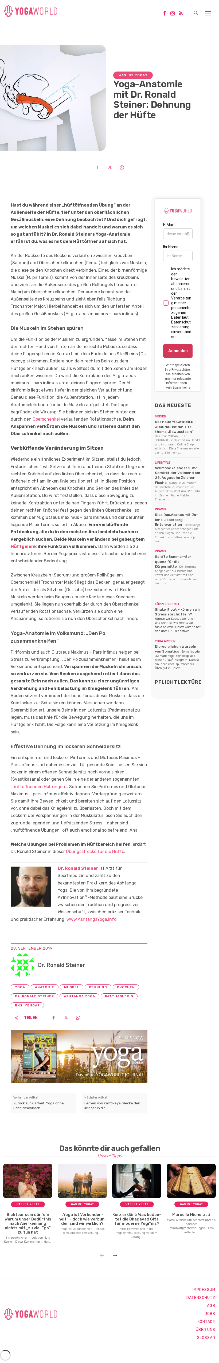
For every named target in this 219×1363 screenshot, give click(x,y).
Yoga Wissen (165, 641)
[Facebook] (166, 14)
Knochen (126, 987)
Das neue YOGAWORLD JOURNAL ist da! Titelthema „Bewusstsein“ (174, 426)
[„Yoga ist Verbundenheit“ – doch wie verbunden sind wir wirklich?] (82, 1181)
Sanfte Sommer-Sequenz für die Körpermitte (173, 561)
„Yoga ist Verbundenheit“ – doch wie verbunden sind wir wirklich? (82, 1219)
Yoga (20, 987)
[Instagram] (174, 14)
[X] (109, 167)
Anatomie (44, 987)
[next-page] (115, 1256)
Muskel (71, 987)
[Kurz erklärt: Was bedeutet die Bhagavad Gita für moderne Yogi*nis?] (136, 1181)
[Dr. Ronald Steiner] (23, 965)
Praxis (160, 509)
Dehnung (98, 987)
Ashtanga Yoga (79, 996)
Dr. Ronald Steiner (78, 868)
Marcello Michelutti (191, 1214)
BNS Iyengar (27, 1005)
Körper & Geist (167, 604)
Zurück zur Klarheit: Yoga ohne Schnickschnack (38, 1105)
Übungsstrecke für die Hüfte (95, 851)
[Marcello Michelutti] (191, 1181)
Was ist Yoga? (133, 75)
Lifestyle (162, 462)
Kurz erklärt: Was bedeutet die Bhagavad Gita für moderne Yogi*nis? (136, 1219)
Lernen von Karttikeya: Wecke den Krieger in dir (112, 1105)
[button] (196, 14)
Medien (160, 416)
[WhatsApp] (121, 167)
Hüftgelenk (24, 546)
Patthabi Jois (119, 996)
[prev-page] (102, 1256)
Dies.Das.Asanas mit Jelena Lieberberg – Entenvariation (176, 519)
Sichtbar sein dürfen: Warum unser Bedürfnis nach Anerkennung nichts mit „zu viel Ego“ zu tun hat (28, 1223)
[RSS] (183, 14)
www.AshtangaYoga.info (91, 919)
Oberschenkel (46, 419)
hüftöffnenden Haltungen (39, 786)
